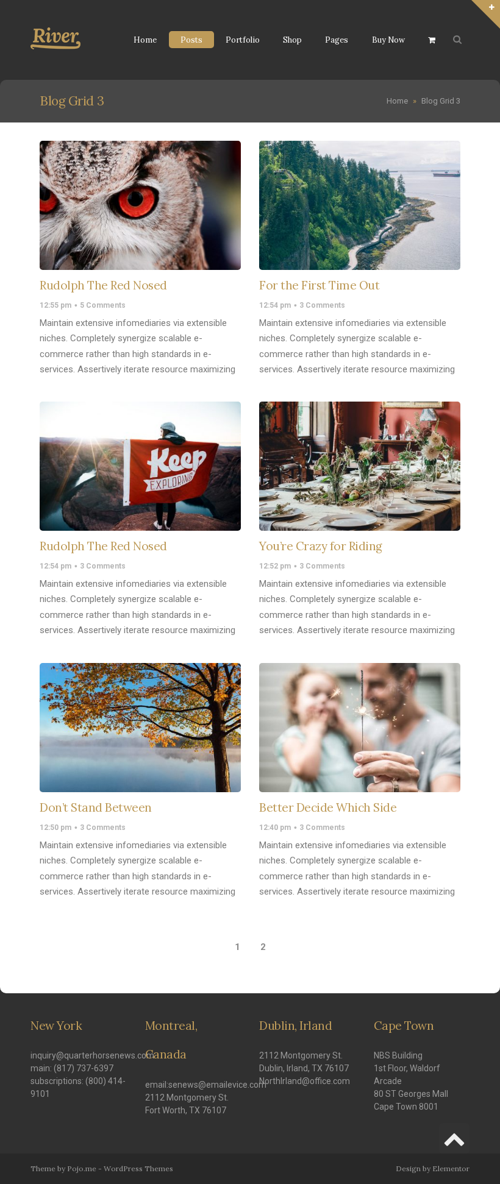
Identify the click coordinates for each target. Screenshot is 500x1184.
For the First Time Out (319, 285)
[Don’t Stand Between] (140, 727)
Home (397, 100)
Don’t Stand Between (96, 807)
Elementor (451, 1168)
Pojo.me (81, 1168)
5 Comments (103, 305)
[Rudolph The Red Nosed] (140, 205)
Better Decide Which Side (327, 807)
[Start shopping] (433, 40)
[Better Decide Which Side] (359, 727)
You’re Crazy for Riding (320, 546)
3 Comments (322, 305)
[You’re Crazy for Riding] (359, 466)
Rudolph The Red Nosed (103, 285)
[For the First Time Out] (359, 205)
